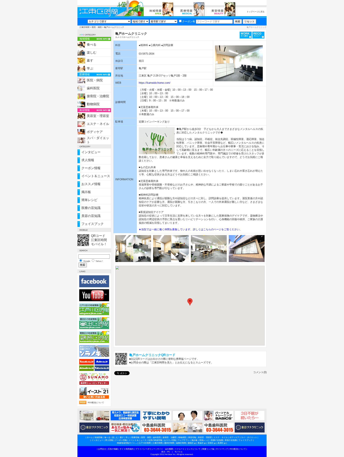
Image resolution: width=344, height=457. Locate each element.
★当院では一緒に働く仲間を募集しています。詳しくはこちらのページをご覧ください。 (190, 229)
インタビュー (91, 152)
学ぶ (90, 68)
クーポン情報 (91, 168)
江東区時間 (84, 27)
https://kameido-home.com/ (154, 82)
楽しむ (91, 52)
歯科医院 (93, 88)
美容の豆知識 (91, 216)
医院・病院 (97, 27)
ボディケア (95, 131)
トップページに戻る (256, 12)
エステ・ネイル (98, 124)
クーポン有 (188, 21)
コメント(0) (260, 372)
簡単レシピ (89, 200)
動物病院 (93, 104)
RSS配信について (96, 402)
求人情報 (87, 160)
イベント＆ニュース (95, 176)
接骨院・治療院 (98, 96)
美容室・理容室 (98, 116)
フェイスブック (92, 224)
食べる (91, 44)
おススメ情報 (91, 184)
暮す (90, 60)
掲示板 (86, 192)
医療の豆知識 (91, 208)
